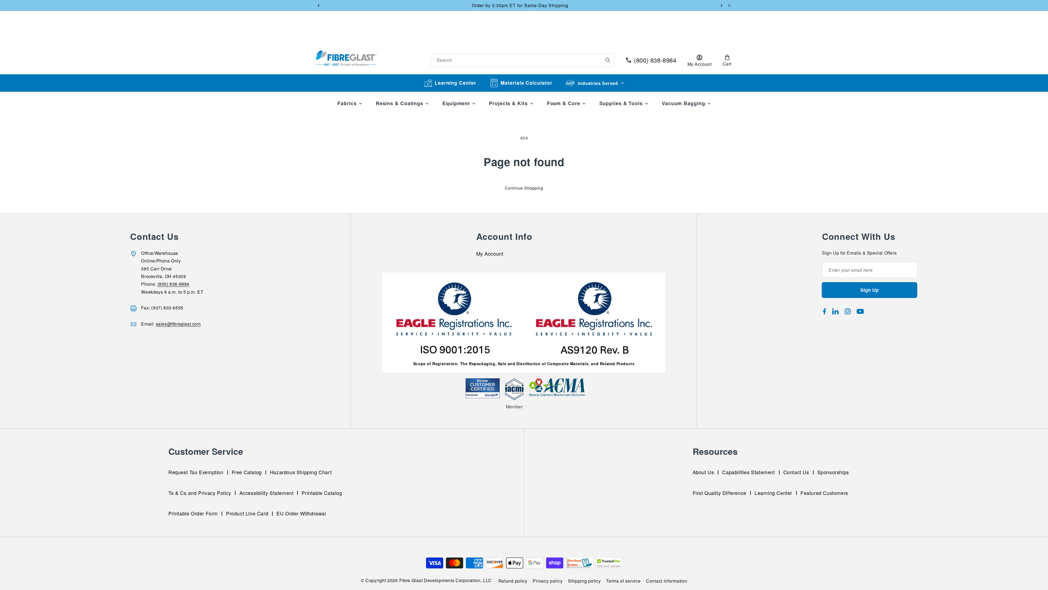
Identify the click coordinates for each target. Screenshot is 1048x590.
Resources (715, 451)
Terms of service (623, 581)
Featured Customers (824, 492)
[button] (727, 60)
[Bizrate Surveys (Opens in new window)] (492, 395)
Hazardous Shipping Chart (301, 472)
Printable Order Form (193, 513)
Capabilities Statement (748, 472)
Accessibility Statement (266, 492)
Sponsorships (833, 472)
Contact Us (796, 472)
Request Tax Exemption (196, 472)
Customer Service (205, 451)
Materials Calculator (526, 82)
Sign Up (869, 290)
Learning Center (455, 82)
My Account (490, 254)
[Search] (608, 60)
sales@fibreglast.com (178, 324)
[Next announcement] (722, 5)
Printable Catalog (322, 492)
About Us (703, 472)
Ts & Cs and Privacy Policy (199, 492)
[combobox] (522, 60)
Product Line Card (247, 513)
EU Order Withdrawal (301, 513)
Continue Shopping (524, 188)
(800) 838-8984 (173, 284)
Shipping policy (584, 581)
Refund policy (513, 581)
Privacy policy (547, 581)
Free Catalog (247, 472)
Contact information (666, 581)
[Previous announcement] (318, 5)
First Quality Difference (719, 492)
